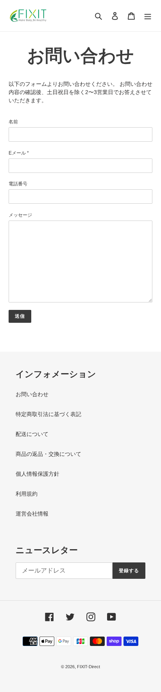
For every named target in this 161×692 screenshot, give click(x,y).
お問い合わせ (32, 394)
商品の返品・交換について (48, 454)
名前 (13, 122)
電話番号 (18, 184)
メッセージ (20, 215)
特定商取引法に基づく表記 (48, 414)
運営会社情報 (32, 514)
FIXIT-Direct (88, 666)
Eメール (19, 153)
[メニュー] (148, 15)
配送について (32, 434)
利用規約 (27, 494)
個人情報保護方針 (37, 474)
